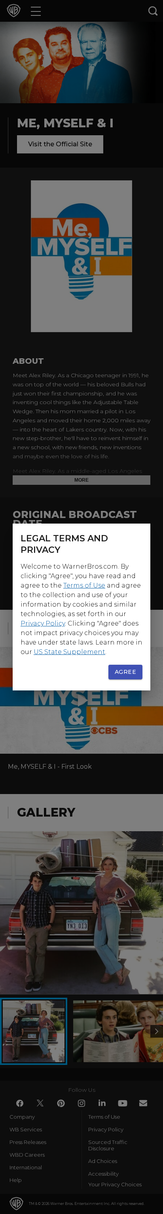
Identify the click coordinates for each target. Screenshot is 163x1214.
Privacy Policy (43, 623)
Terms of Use (84, 585)
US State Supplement (69, 652)
